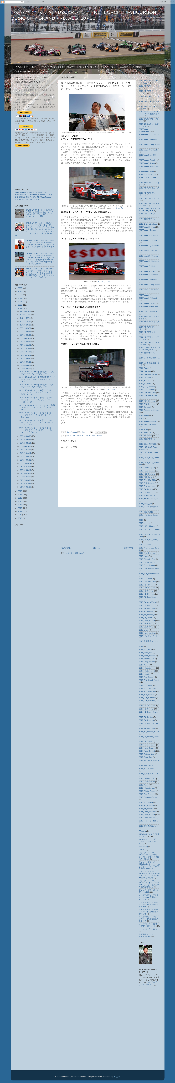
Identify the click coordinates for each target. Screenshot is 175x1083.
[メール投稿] (91, 432)
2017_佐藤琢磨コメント (148, 774)
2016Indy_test (144, 523)
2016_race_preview (147, 633)
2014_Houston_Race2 (148, 374)
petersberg (143, 847)
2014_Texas (144, 415)
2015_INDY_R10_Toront (149, 457)
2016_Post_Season (147, 565)
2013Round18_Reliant (148, 271)
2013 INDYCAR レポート (149, 198)
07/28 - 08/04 (25, 345)
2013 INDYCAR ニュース (149, 188)
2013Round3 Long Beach (149, 285)
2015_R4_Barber (146, 489)
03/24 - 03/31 (25, 460)
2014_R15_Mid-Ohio (147, 393)
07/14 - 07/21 (25, 352)
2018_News (143, 785)
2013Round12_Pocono (148, 235)
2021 (20, 302)
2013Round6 (144, 295)
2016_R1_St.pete (146, 591)
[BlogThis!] (98, 432)
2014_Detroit (144, 368)
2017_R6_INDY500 (147, 728)
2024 (20, 291)
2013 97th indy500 (146, 175)
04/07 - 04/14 (25, 453)
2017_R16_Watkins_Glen (149, 701)
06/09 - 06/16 (25, 365)
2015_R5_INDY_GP (147, 492)
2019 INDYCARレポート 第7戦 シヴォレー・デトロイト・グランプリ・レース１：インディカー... (35, 430)
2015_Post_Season (147, 471)
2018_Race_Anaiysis (147, 812)
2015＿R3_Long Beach (148, 515)
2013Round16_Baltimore (149, 261)
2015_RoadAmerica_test (149, 498)
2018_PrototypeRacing (148, 797)
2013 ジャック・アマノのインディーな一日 (149, 210)
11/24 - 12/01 (25, 318)
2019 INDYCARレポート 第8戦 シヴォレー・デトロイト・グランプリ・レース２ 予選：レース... (36, 400)
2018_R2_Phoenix (146, 805)
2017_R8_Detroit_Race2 (149, 737)
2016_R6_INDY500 (147, 608)
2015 (20, 501)
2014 (20, 505)
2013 (20, 508)
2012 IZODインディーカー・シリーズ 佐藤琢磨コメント (149, 114)
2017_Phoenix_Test (147, 668)
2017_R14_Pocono (147, 695)
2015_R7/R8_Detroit (147, 495)
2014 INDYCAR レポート (149, 332)
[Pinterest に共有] (105, 432)
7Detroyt (142, 831)
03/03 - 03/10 (25, 470)
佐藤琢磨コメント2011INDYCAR (146, 935)
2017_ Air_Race (145, 649)
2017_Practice (145, 674)
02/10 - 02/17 (25, 473)
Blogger (117, 1076)
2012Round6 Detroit (147, 160)
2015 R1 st (143, 430)
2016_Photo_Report (147, 562)
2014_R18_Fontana (147, 404)
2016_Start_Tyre (145, 624)
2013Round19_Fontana (148, 274)
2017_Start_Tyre (145, 757)
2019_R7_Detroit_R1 (76, 436)
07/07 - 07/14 (25, 355)
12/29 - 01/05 (25, 311)
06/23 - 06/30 (25, 359)
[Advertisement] (97, 527)
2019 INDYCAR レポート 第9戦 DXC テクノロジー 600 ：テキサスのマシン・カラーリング (37, 379)
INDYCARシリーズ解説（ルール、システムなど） (148, 841)
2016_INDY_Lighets (147, 526)
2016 (20, 498)
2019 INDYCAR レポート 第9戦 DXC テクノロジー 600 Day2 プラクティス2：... (37, 373)
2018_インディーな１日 (148, 821)
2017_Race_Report (147, 751)
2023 (20, 295)
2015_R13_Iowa (145, 477)
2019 (20, 308)
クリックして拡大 (117, 208)
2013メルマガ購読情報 (148, 312)
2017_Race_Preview (147, 748)
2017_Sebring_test (146, 754)
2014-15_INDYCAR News (149, 358)
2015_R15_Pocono (147, 483)
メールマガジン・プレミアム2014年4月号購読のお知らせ (149, 897)
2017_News (143, 665)
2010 (20, 518)
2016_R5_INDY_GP (147, 605)
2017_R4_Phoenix (146, 720)
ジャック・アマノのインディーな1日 (149, 891)
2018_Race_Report (147, 815)
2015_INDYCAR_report (148, 452)
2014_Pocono (144, 380)
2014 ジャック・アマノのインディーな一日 (149, 349)
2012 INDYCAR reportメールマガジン (149, 82)
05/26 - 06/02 (25, 436)
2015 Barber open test (148, 421)
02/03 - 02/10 (25, 477)
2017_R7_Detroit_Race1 (149, 731)
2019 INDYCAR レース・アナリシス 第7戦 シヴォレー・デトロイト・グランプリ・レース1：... (37, 407)
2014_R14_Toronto (147, 390)
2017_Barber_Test (146, 659)
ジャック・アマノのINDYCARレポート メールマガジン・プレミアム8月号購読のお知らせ (149, 874)
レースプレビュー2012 (148, 929)
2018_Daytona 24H (147, 782)
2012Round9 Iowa (146, 171)
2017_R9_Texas (145, 742)
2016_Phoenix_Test (147, 559)
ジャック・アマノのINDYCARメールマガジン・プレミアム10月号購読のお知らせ (149, 856)
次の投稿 (66, 548)
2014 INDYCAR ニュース (149, 322)
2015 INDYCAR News (147, 424)
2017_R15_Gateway (147, 698)
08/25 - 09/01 (25, 338)
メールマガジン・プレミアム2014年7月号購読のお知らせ (149, 912)
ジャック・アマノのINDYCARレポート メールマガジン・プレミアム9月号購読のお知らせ (149, 884)
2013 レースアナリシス (148, 214)
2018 (20, 491)
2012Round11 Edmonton (149, 134)
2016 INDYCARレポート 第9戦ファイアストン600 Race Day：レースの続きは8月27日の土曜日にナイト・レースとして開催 (40, 213)
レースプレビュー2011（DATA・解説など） (148, 925)
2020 (20, 305)
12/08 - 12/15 (25, 315)
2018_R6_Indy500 (146, 809)
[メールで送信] (96, 432)
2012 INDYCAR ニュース (149, 96)
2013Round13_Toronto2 (149, 246)
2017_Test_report (146, 765)
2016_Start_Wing (146, 627)
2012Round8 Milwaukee (148, 166)
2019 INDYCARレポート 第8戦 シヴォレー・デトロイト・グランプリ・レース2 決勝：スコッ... (37, 392)
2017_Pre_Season (146, 677)
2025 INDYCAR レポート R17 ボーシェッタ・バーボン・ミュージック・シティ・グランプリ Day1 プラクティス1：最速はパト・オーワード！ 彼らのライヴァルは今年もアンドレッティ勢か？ (40, 258)
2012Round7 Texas (147, 163)
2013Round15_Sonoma (148, 256)
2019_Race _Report (94, 436)
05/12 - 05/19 (25, 443)
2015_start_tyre (145, 504)
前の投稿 (128, 548)
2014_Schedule (145, 407)
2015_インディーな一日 (148, 507)
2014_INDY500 (145, 377)
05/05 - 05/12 (25, 446)
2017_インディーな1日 (148, 768)
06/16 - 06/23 (25, 362)
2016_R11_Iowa (145, 579)
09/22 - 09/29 (25, 328)
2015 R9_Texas (145, 436)
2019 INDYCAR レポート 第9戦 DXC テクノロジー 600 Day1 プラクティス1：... (37, 386)
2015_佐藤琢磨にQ (146, 512)
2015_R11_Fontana (147, 474)
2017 (20, 495)
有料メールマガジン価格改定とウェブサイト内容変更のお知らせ (68, 67)
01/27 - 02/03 (25, 480)
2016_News (143, 556)
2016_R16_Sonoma (147, 588)
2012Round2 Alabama (148, 140)
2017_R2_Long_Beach (148, 712)
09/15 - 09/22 (25, 332)
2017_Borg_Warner (147, 662)
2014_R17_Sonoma (147, 401)
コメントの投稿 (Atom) (74, 553)
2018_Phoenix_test (147, 788)
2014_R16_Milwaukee (148, 396)
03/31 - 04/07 (25, 456)
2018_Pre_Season (146, 794)
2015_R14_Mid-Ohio (147, 480)
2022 (20, 298)
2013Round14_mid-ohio (148, 251)
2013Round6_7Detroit (148, 298)
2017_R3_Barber (146, 717)
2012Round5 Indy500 (147, 155)
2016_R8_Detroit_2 (147, 615)
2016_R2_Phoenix (146, 594)
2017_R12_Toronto (147, 688)
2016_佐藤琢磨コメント (148, 641)
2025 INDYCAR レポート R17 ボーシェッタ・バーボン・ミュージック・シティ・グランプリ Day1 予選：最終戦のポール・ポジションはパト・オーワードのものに (40, 273)
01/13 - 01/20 (25, 487)
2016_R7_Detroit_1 (147, 611)
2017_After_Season (147, 656)
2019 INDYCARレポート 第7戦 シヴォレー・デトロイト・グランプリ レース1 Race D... (35, 415)
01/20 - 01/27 (25, 484)
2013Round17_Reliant (148, 266)
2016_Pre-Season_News (149, 568)
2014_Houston (145, 371)
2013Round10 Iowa (147, 227)
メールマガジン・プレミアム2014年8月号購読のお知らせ (149, 919)
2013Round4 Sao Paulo (148, 290)
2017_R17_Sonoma (147, 706)
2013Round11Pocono (147, 230)
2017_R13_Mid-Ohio (147, 691)
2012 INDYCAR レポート (149, 101)
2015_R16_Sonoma (147, 486)
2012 (20, 511)
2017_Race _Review (147, 745)
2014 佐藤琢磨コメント (148, 353)
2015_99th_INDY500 (147, 444)
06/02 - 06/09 (25, 369)
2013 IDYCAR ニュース (148, 178)
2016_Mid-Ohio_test (147, 553)
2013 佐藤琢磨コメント (148, 219)
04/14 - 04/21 (25, 450)
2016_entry (143, 630)
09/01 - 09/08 (25, 335)
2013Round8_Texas (147, 303)
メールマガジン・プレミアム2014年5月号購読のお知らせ (149, 904)
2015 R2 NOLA (145, 433)
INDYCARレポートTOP (26, 67)
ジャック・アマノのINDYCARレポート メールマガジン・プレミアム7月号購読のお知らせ (149, 865)
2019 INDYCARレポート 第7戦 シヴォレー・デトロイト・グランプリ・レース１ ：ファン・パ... (36, 422)
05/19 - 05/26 (25, 440)
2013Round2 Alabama (148, 280)
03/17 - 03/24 (25, 463)
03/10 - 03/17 (25, 467)
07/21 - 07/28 (25, 348)
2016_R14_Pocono (147, 585)
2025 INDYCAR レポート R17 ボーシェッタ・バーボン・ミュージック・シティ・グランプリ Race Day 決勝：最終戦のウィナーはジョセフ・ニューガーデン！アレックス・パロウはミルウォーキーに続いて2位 (34, 229)
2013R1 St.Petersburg (148, 224)
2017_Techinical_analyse (149, 760)
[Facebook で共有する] (103, 432)
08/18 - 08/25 (25, 342)
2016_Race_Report (147, 621)
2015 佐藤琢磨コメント (148, 439)
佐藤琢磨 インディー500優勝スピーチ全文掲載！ (122, 67)
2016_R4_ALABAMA (147, 602)
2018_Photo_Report (147, 791)
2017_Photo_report (147, 671)
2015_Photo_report (147, 468)
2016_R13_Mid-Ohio (147, 582)
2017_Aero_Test (145, 653)
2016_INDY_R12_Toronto (149, 529)
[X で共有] (101, 432)
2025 (20, 288)
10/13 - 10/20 (25, 325)
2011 (20, 515)
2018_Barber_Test (146, 779)
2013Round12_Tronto (148, 240)
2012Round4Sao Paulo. (148, 150)
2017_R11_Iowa (145, 685)
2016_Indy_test (145, 545)
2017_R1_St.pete (146, 709)
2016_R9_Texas (145, 618)
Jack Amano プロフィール (26, 71)
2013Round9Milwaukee (148, 306)
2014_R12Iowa (145, 384)
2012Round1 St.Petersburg (144, 130)
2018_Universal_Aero (147, 818)
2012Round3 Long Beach (149, 145)
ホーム (97, 548)
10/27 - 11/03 (25, 322)
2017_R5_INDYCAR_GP (149, 723)
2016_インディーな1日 (148, 636)
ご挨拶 (141, 850)
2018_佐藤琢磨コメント (148, 826)
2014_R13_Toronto (147, 387)
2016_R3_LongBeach (148, 597)
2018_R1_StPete (146, 802)
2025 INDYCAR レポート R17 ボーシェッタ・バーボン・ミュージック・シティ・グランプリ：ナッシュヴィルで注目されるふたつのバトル (40, 243)
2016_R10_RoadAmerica (149, 574)
